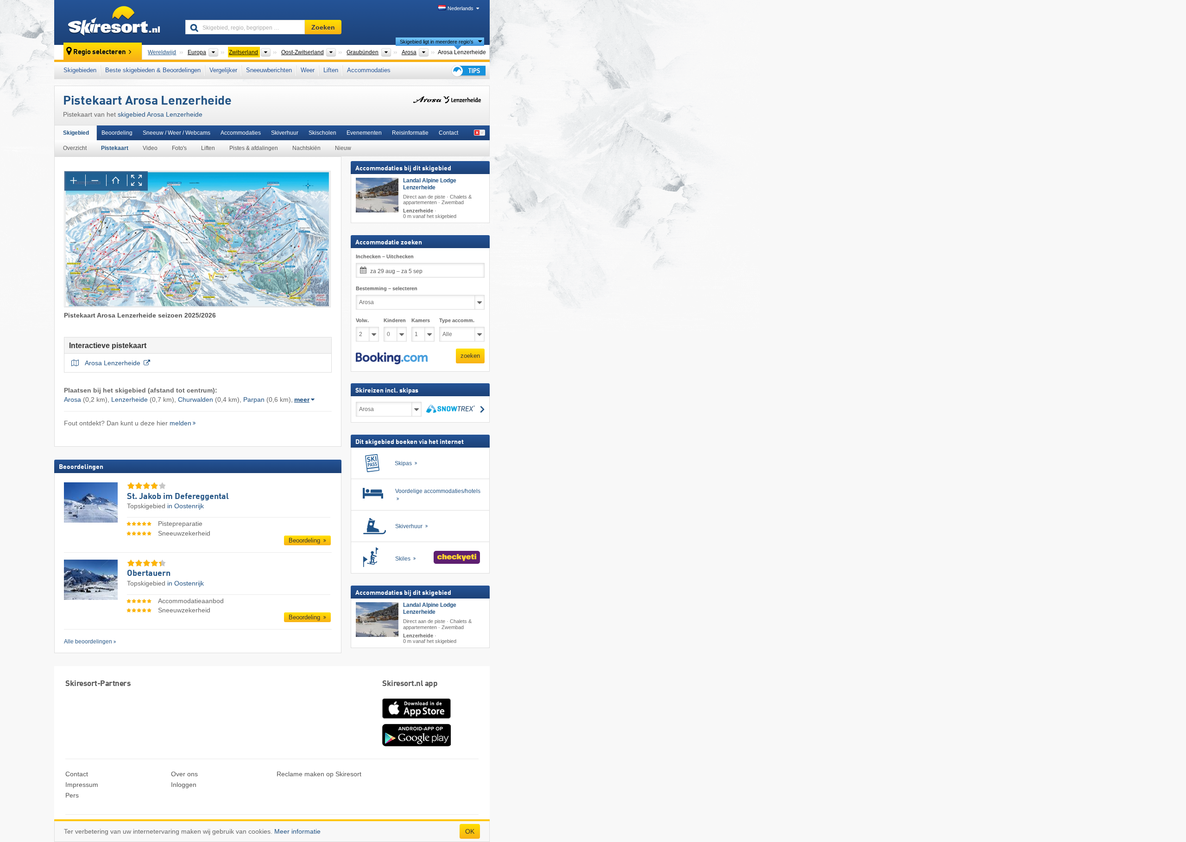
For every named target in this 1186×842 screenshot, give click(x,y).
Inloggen (183, 784)
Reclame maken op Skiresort (319, 774)
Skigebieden (79, 70)
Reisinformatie (410, 133)
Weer (308, 70)
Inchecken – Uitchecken (385, 256)
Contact (448, 133)
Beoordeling (116, 133)
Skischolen (322, 133)
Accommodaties (369, 70)
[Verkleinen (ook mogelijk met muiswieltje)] (95, 181)
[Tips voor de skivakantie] (468, 70)
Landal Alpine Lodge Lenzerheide (429, 184)
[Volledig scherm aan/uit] (137, 181)
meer (301, 399)
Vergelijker (223, 70)
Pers (72, 795)
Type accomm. (456, 320)
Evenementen (364, 133)
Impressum (81, 784)
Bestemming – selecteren (386, 288)
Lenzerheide (129, 399)
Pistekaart (114, 148)
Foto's (179, 148)
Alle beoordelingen (88, 641)
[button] (392, 358)
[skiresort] (115, 22)
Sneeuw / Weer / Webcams (176, 133)
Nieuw (343, 148)
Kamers (420, 320)
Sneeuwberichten (269, 70)
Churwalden (195, 399)
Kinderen (395, 320)
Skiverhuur (284, 133)
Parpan (254, 399)
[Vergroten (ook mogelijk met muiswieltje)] (74, 181)
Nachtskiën (306, 148)
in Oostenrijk (185, 506)
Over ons (184, 774)
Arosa (72, 399)
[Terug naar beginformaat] (116, 181)
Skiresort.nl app (409, 684)
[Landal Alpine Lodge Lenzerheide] (377, 195)
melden (180, 423)
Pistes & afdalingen (253, 148)
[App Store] (416, 719)
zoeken (470, 355)
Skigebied (76, 133)
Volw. (362, 320)
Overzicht (75, 148)
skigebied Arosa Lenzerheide (160, 114)
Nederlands (460, 8)
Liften (330, 70)
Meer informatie (297, 831)
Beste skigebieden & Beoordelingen (153, 70)
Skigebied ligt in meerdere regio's (436, 41)
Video (150, 148)
